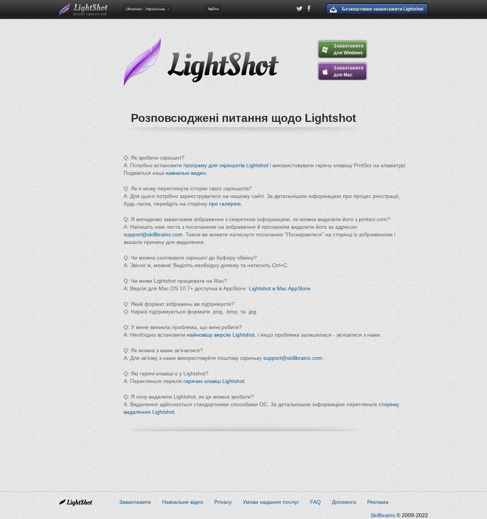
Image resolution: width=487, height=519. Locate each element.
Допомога (344, 502)
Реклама (377, 502)
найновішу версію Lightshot (221, 335)
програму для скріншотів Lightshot (225, 165)
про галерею (225, 204)
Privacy (223, 502)
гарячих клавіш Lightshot (213, 381)
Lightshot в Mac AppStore (279, 288)
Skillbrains (383, 515)
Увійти (213, 9)
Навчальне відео (182, 502)
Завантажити (135, 502)
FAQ (315, 502)
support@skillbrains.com (153, 234)
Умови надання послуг (271, 502)
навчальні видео (186, 173)
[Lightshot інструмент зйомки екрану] (83, 9)
